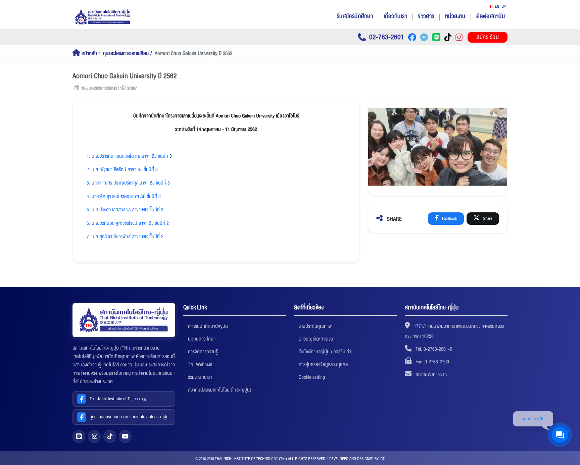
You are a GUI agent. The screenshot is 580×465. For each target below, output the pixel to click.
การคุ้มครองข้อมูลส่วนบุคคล (323, 364)
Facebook (449, 218)
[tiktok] (109, 436)
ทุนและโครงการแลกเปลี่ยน (126, 53)
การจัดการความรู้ (203, 352)
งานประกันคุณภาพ (315, 326)
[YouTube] (125, 436)
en (497, 6)
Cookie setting (312, 377)
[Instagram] (94, 436)
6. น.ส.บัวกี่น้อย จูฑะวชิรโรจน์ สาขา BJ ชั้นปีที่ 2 (128, 223)
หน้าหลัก (88, 53)
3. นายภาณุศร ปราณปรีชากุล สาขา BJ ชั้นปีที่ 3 (128, 183)
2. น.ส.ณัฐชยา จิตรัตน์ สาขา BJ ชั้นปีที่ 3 (122, 169)
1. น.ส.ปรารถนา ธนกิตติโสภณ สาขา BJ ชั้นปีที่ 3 (129, 156)
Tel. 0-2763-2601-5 (434, 349)
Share (487, 218)
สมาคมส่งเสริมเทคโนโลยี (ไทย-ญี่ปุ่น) (219, 390)
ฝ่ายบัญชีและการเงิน (316, 339)
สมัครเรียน (487, 37)
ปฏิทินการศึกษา (201, 339)
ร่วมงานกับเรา (200, 377)
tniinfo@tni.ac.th (431, 374)
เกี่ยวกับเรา (395, 16)
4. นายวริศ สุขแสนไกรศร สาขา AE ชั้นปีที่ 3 (124, 196)
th (490, 6)
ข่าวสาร (426, 16)
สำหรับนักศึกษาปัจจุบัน (208, 326)
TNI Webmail (200, 364)
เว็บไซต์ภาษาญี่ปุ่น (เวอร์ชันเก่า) (326, 352)
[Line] (78, 436)
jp (504, 6)
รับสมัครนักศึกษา (355, 16)
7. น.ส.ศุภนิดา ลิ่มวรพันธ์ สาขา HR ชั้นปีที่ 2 (125, 236)
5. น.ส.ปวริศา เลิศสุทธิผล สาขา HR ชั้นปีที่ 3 (125, 210)
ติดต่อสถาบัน (490, 16)
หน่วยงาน (455, 16)
